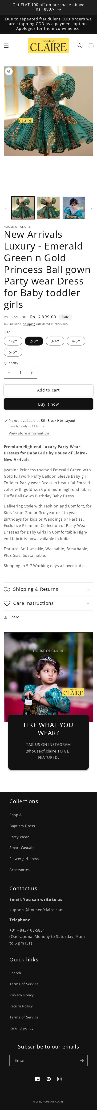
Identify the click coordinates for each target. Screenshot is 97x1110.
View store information (29, 433)
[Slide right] (92, 209)
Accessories (19, 869)
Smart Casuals (21, 847)
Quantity (11, 363)
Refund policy (21, 1028)
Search (15, 973)
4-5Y (76, 341)
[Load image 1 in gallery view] (23, 207)
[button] (6, 45)
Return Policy (21, 1006)
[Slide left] (5, 209)
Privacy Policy (21, 995)
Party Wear (19, 836)
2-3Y (34, 341)
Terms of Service (24, 984)
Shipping (29, 324)
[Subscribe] (82, 1060)
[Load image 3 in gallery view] (73, 207)
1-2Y (13, 341)
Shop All (16, 814)
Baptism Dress (22, 825)
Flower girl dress (24, 858)
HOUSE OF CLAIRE (53, 1101)
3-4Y (55, 341)
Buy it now (48, 404)
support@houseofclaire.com (36, 909)
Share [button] (14, 617)
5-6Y (13, 352)
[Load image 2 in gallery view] (48, 207)
